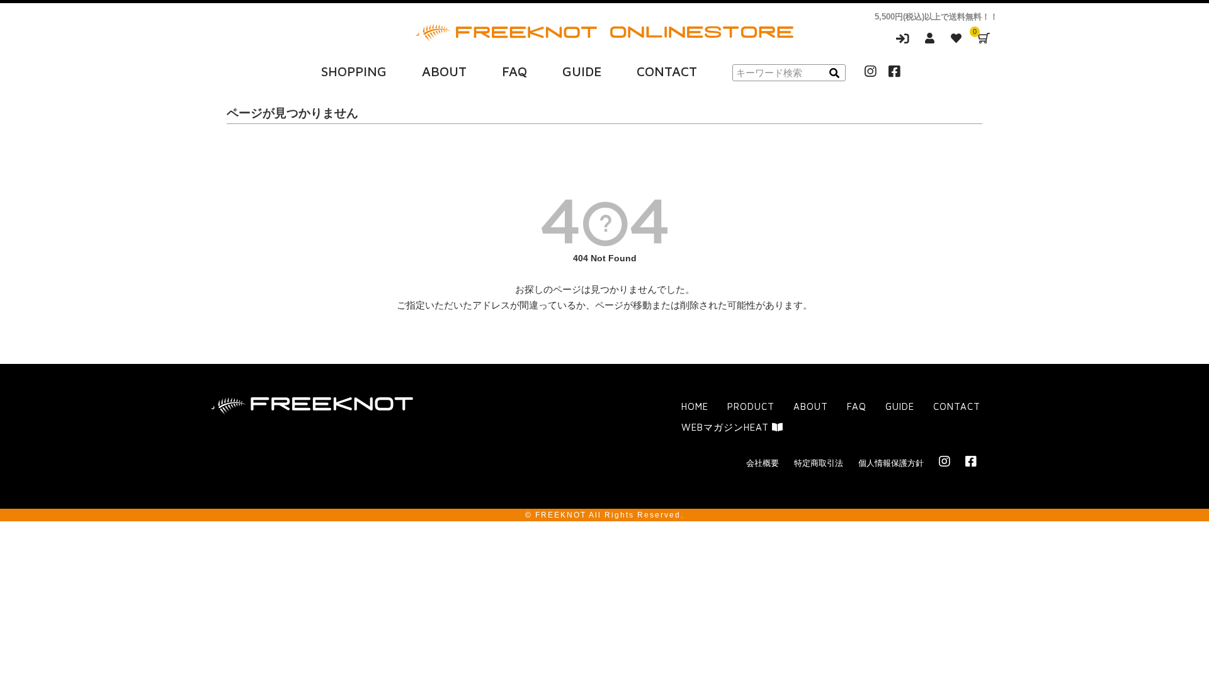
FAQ (514, 71)
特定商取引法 (818, 463)
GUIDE (581, 71)
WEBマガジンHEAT (726, 427)
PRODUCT (751, 406)
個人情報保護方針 (891, 463)
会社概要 (762, 463)
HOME (694, 406)
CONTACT (667, 71)
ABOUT (444, 71)
